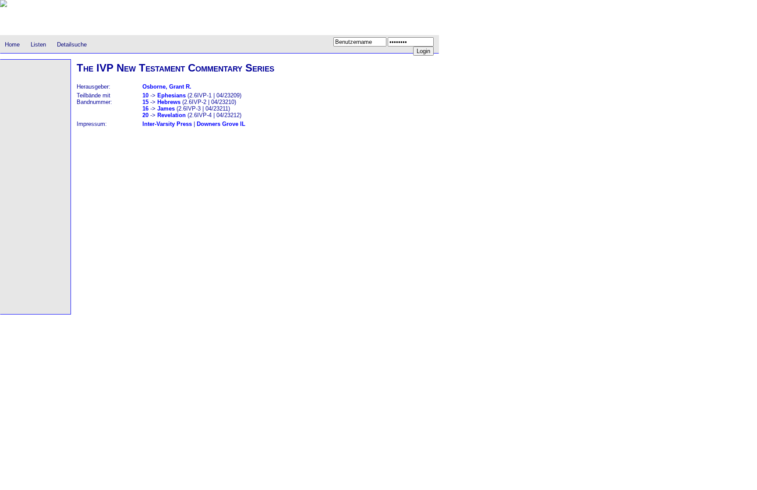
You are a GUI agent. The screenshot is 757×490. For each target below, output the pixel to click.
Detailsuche (72, 44)
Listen (38, 44)
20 (145, 115)
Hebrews (168, 102)
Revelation (171, 115)
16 (145, 108)
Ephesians (171, 95)
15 (145, 102)
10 (145, 95)
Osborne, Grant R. (166, 86)
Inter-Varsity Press (167, 124)
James (166, 108)
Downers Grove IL (221, 124)
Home (12, 44)
